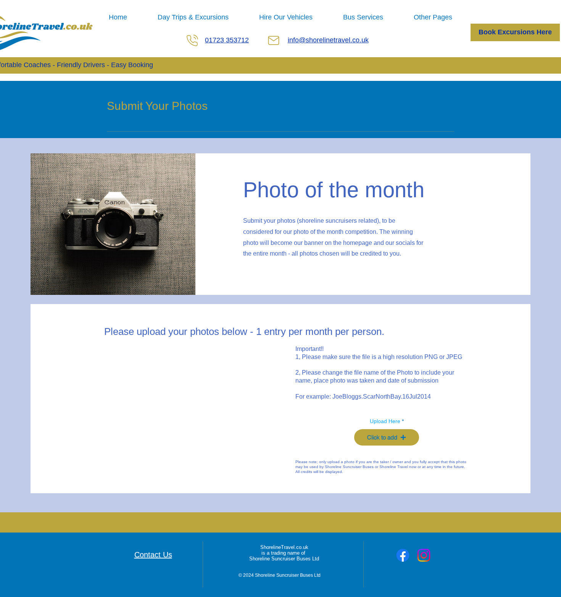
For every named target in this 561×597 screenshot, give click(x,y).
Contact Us (153, 554)
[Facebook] (402, 555)
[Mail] (273, 40)
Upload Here (385, 421)
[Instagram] (423, 555)
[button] (386, 437)
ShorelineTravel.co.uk (284, 547)
